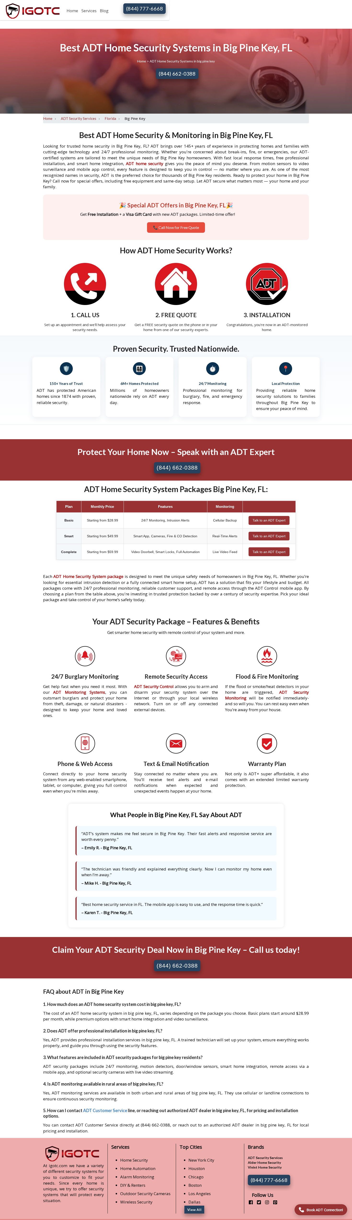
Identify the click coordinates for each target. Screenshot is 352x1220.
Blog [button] (104, 10)
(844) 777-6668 (144, 8)
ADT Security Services (78, 118)
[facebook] (249, 1202)
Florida (110, 118)
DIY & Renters (132, 1185)
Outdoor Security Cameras (145, 1193)
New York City (201, 1160)
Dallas (194, 1202)
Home (72, 10)
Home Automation (137, 1168)
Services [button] (89, 10)
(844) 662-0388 (177, 74)
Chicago (196, 1177)
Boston (195, 1185)
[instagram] (265, 1202)
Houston (196, 1168)
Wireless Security (136, 1202)
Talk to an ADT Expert (269, 520)
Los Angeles (199, 1193)
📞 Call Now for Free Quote (176, 227)
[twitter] (257, 1202)
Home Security (134, 1160)
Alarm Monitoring (137, 1177)
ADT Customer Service (105, 1110)
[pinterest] (273, 1202)
